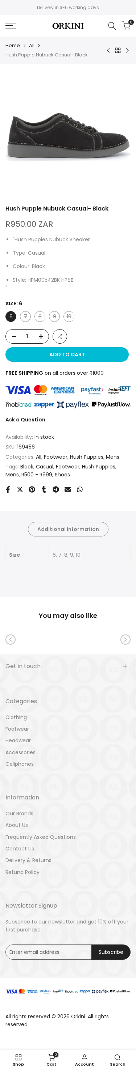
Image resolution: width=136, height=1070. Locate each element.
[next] (125, 639)
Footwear (55, 456)
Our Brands (19, 813)
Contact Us (19, 848)
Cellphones (19, 764)
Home (12, 45)
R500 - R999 (36, 474)
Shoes (62, 474)
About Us (16, 825)
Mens (112, 456)
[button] (60, 336)
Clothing (16, 717)
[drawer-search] (112, 26)
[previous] (10, 639)
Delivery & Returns (28, 860)
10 (70, 317)
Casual (44, 466)
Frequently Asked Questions (40, 837)
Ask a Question (25, 419)
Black (26, 466)
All (31, 45)
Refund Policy (22, 872)
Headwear (18, 740)
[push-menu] (10, 25)
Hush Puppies (86, 456)
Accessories (20, 752)
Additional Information (68, 529)
